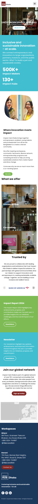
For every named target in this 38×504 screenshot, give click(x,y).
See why (8, 174)
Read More (10, 324)
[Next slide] (33, 287)
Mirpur (4, 433)
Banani (4, 453)
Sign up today (19, 393)
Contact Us (7, 467)
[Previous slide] (4, 287)
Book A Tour (19, 28)
